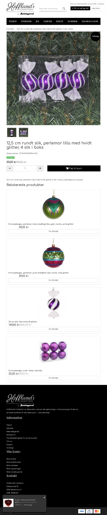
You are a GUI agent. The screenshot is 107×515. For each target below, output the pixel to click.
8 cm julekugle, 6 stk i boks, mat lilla (25, 371)
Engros (9, 445)
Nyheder (26, 21)
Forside (10, 29)
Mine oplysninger (14, 469)
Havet (59, 21)
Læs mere (95, 8)
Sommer (72, 21)
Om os (9, 441)
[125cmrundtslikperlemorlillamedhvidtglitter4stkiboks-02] (12, 132)
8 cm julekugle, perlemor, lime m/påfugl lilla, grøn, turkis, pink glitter (41, 224)
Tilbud (9, 425)
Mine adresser (12, 465)
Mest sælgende (13, 431)
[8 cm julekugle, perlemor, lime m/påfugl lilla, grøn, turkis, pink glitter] (53, 205)
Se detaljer (53, 231)
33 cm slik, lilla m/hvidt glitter (23, 322)
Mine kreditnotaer (14, 462)
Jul (37, 21)
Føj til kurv (75, 168)
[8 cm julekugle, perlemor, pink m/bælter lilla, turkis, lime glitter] (53, 254)
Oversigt (10, 448)
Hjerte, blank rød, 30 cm (28, 502)
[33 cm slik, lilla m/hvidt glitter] (53, 303)
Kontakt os (11, 435)
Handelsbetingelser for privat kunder (22, 438)
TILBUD (13, 21)
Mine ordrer (11, 459)
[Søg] (64, 8)
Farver (48, 21)
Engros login (90, 21)
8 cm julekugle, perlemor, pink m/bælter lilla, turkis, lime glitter (39, 273)
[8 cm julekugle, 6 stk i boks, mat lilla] (53, 351)
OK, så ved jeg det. (81, 8)
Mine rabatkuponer (14, 472)
